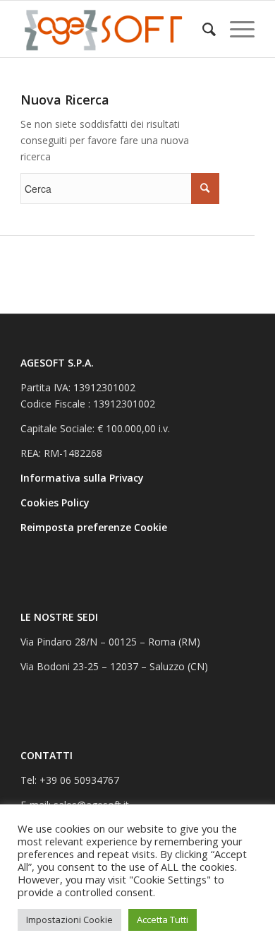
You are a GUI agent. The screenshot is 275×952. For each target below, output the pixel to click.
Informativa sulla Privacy (83, 477)
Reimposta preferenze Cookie (93, 527)
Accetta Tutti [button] (162, 919)
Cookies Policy (56, 502)
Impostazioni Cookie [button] (69, 919)
